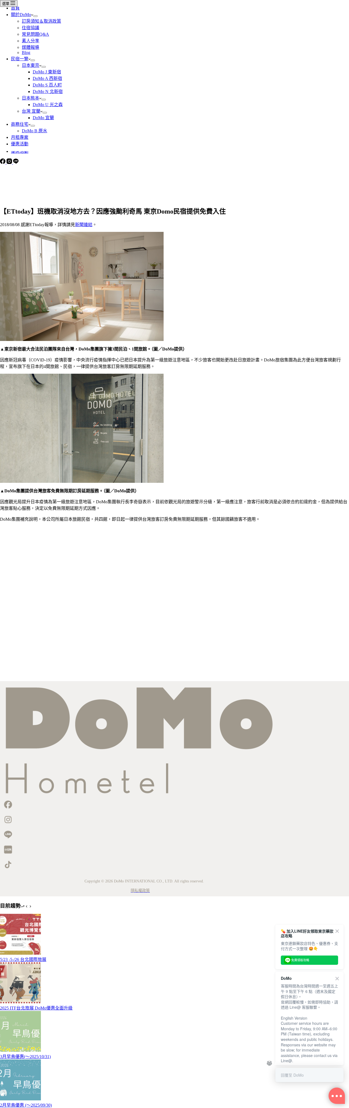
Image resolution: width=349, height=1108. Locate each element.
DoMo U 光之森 (48, 104)
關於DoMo (21, 14)
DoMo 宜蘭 (43, 117)
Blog (26, 52)
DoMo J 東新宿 (47, 72)
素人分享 (30, 40)
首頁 (15, 8)
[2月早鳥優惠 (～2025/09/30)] (20, 1099)
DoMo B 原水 (34, 130)
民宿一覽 (19, 58)
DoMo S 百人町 (47, 85)
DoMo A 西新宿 (47, 78)
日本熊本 (30, 98)
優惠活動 (19, 144)
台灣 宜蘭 (31, 111)
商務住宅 (19, 124)
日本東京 (30, 65)
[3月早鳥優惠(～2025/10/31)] (20, 1050)
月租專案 (19, 137)
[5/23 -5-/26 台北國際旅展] (20, 953)
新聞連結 (83, 224)
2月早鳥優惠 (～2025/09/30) (26, 1105)
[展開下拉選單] (35, 16)
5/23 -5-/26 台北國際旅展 (23, 959)
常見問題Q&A (35, 34)
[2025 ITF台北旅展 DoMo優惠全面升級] (20, 1001)
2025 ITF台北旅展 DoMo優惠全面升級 (36, 1008)
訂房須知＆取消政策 (41, 21)
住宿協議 (30, 27)
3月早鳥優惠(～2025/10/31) (25, 1056)
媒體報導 (30, 47)
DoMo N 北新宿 (48, 91)
